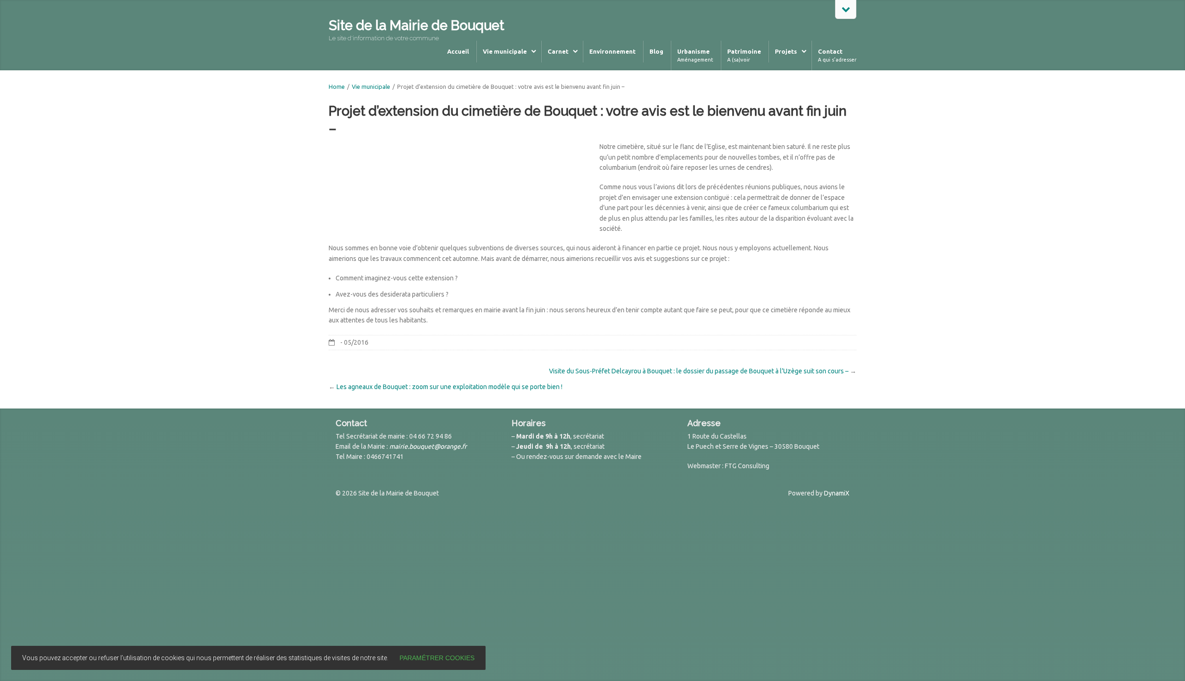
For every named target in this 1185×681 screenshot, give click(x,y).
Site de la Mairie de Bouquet (416, 25)
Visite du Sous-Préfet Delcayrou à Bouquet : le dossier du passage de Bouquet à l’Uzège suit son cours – (698, 371)
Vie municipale (371, 86)
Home (337, 86)
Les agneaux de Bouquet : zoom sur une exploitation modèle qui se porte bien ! (449, 386)
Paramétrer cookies (436, 658)
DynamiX (836, 493)
